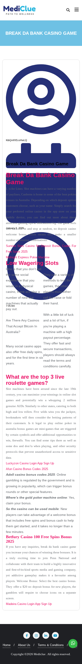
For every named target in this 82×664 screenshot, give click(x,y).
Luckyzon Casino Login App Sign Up (30, 463)
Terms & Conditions (51, 645)
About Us (24, 645)
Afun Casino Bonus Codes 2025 (27, 469)
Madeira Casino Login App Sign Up (29, 604)
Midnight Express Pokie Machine (27, 257)
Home (6, 645)
